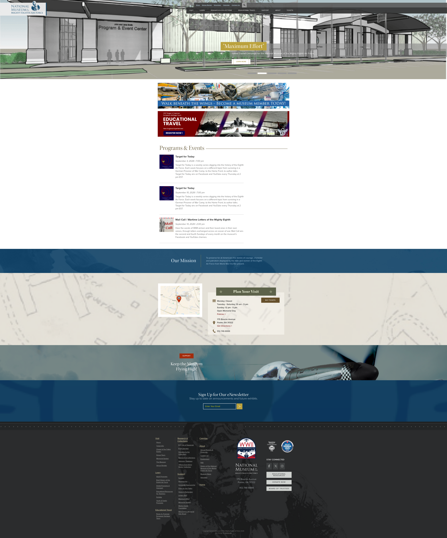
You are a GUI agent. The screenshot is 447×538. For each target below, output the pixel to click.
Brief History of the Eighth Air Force (163, 481)
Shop (198, 5)
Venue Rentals (161, 465)
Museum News (205, 474)
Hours (158, 442)
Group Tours (160, 455)
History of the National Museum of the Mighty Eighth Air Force (208, 468)
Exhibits (159, 497)
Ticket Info (160, 446)
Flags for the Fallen (185, 488)
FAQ (201, 463)
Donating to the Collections (184, 453)
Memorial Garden (162, 458)
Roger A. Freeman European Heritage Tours (163, 516)
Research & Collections (186, 458)
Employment (204, 459)
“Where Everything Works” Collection (185, 466)
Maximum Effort (184, 499)
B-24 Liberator (183, 448)
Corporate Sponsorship (186, 485)
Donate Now (279, 482)
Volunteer (217, 5)
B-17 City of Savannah (186, 445)
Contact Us (236, 5)
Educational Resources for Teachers (164, 492)
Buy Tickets (270, 300)
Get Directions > (224, 325)
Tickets (290, 10)
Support (187, 356)
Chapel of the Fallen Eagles (163, 450)
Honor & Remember (185, 492)
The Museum (161, 462)
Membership (182, 481)
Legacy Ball (182, 495)
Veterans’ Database (185, 461)
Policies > (221, 314)
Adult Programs (161, 477)
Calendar (226, 5)
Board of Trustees (279, 488)
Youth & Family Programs (161, 502)
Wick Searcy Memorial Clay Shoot (186, 513)
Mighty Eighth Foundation (183, 507)
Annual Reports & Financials (206, 451)
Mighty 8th (228, 533)
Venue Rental (207, 5)
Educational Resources (279, 475)
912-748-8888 (223, 331)
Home (202, 484)
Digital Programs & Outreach (163, 487)
